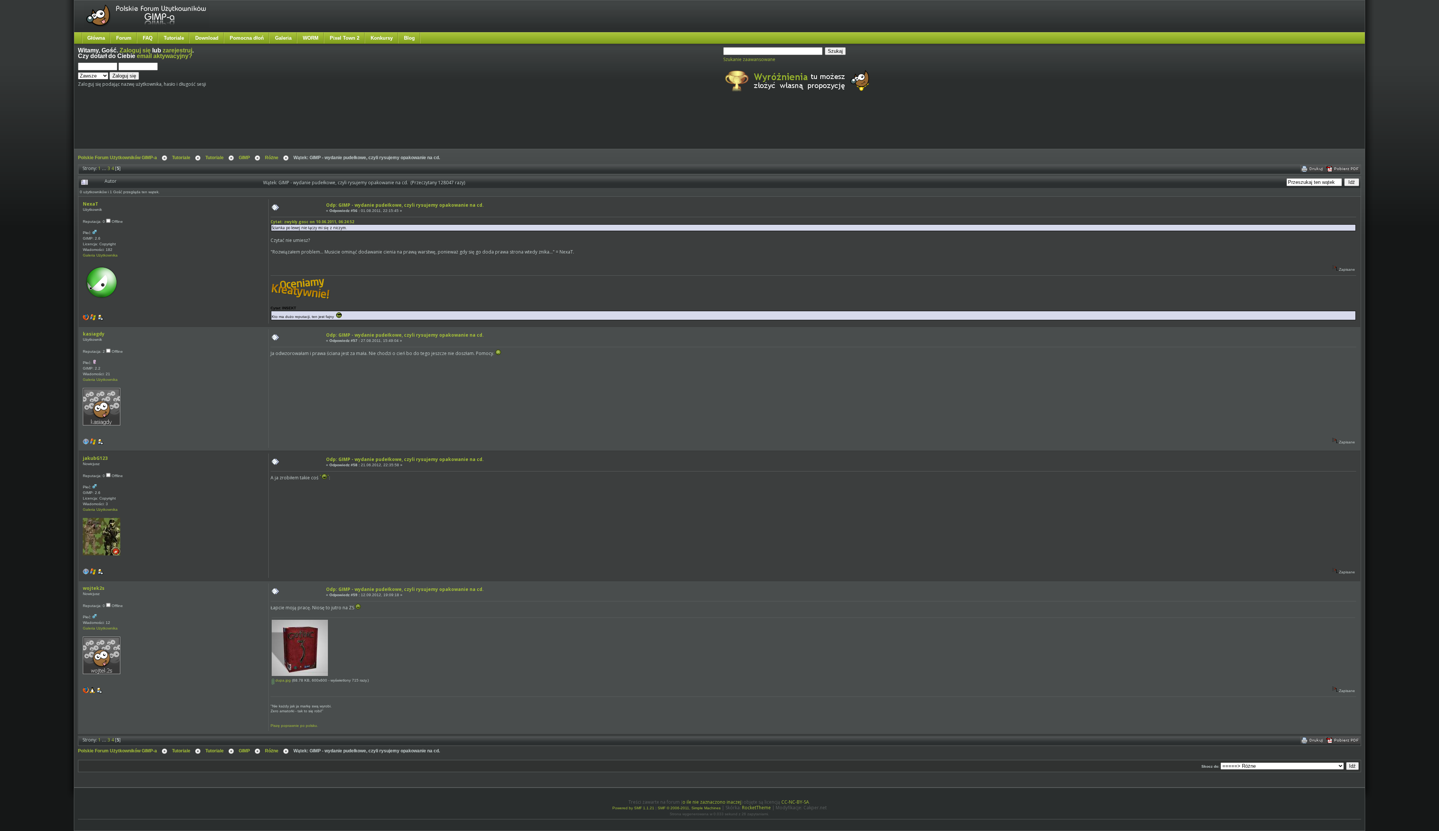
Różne (271, 157)
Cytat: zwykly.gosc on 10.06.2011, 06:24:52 (312, 221)
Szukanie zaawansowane (749, 59)
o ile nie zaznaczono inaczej (711, 802)
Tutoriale (174, 38)
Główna (96, 38)
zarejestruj (177, 50)
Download (206, 38)
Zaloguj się (135, 50)
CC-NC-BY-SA (795, 802)
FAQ (148, 38)
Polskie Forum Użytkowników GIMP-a (117, 157)
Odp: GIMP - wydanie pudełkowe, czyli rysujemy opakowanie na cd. (405, 205)
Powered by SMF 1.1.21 (633, 808)
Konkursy (382, 38)
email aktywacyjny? (164, 56)
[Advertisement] (218, 126)
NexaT (90, 204)
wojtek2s (94, 588)
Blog (409, 38)
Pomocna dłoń (247, 38)
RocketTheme (756, 807)
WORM (311, 38)
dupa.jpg (282, 680)
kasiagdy (94, 334)
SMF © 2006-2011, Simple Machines (689, 808)
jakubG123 (95, 458)
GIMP (244, 157)
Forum (124, 38)
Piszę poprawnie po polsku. (294, 726)
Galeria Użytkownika (100, 255)
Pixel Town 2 (344, 38)
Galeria (283, 38)
